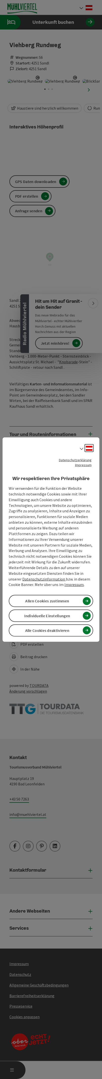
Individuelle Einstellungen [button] (47, 615)
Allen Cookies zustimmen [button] (47, 600)
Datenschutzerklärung (75, 460)
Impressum (83, 464)
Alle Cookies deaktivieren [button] (47, 630)
